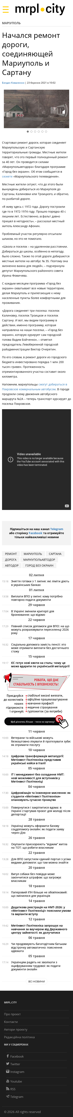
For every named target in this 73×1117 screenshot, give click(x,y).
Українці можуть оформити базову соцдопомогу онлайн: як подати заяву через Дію (37, 829)
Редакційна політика (19, 1037)
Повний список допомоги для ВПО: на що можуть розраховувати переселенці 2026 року (40, 629)
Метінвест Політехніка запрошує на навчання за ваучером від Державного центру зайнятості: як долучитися (39, 929)
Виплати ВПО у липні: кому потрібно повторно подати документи (36, 598)
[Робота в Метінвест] (36, 700)
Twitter (15, 1064)
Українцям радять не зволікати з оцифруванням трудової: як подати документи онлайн (35, 965)
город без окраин (39, 565)
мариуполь (33, 554)
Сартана (55, 554)
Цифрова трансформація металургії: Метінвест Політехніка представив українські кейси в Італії (37, 759)
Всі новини (36, 981)
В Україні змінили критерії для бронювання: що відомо (32, 612)
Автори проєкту (15, 1029)
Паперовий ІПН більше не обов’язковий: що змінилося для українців (39, 894)
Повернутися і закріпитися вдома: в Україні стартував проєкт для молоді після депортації (40, 811)
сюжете (7, 176)
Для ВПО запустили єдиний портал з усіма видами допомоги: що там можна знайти (41, 860)
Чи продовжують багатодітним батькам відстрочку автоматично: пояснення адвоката (39, 947)
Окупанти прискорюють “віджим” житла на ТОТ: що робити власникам (39, 845)
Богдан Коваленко (13, 82)
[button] (66, 110)
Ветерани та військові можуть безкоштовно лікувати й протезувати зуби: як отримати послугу (41, 741)
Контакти (11, 1022)
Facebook (35, 533)
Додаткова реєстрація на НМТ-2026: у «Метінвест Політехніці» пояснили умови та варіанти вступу (41, 910)
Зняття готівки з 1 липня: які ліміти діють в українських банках (40, 582)
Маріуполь (11, 23)
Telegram (56, 529)
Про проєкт (12, 1014)
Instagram (17, 1072)
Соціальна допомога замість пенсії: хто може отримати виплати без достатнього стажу (40, 648)
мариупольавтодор (39, 560)
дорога (10, 560)
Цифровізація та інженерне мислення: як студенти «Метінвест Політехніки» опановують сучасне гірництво (41, 796)
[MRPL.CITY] (40, 9)
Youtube (16, 1081)
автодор (11, 565)
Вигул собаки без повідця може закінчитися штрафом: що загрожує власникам (36, 877)
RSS (12, 1089)
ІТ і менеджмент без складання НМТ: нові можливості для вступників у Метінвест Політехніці (37, 778)
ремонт (11, 554)
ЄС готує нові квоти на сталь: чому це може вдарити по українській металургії (40, 664)
